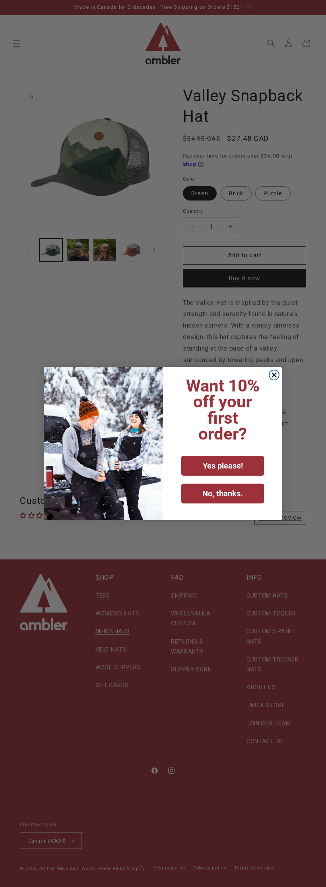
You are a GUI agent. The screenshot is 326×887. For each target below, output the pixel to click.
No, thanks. (222, 493)
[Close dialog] (274, 375)
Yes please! (223, 465)
